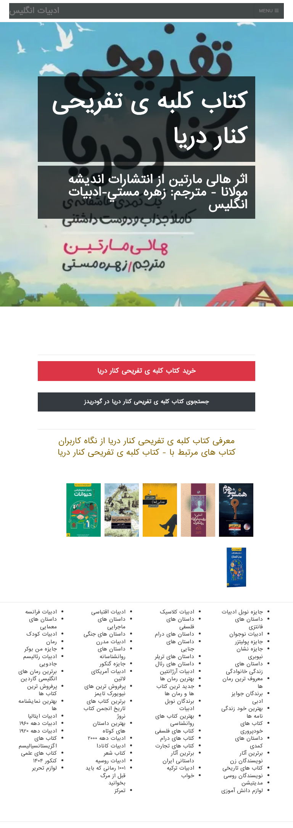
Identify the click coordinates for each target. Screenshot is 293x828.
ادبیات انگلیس (34, 11)
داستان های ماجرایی (112, 623)
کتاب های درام (177, 738)
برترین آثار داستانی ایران (178, 757)
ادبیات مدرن (111, 642)
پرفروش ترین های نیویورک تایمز (105, 690)
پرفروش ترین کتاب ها (42, 690)
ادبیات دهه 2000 (107, 738)
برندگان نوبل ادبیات (179, 705)
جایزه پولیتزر (249, 642)
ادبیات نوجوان (246, 634)
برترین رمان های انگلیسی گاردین (37, 675)
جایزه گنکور (113, 664)
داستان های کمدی (249, 742)
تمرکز (120, 790)
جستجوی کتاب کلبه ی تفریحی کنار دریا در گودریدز (146, 401)
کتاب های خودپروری (251, 727)
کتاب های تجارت (174, 746)
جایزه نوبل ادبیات (242, 612)
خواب (187, 776)
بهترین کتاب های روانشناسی (174, 720)
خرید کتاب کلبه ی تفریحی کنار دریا (146, 371)
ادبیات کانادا (111, 746)
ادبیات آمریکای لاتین (108, 675)
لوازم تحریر (44, 768)
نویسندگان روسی (243, 776)
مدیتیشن (252, 783)
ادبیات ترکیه (180, 768)
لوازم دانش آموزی (242, 790)
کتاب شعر (115, 753)
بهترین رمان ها (177, 679)
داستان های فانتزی (249, 623)
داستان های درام (174, 634)
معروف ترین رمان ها (242, 683)
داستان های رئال (174, 664)
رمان (51, 642)
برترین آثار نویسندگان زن (246, 757)
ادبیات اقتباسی (108, 612)
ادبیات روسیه (110, 761)
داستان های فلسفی (180, 623)
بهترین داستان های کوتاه (109, 727)
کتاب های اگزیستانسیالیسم (38, 742)
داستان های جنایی (180, 646)
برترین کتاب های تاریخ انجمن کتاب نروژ (105, 708)
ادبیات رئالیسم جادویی (40, 660)
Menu (267, 11)
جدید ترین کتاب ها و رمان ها (175, 690)
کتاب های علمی (39, 753)
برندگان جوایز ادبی (247, 697)
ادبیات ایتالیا (42, 716)
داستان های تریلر (174, 656)
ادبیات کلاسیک (177, 612)
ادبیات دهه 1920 (38, 731)
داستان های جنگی (105, 634)
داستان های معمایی (43, 623)
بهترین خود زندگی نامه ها (242, 712)
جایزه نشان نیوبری (250, 653)
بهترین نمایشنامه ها (37, 705)
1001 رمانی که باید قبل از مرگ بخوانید (105, 775)
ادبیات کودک (41, 634)
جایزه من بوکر (40, 649)
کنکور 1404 (45, 761)
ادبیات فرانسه (41, 612)
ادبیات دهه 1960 (38, 723)
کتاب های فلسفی (174, 731)
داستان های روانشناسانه (112, 653)
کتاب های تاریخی (242, 768)
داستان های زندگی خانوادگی (244, 668)
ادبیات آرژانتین (177, 671)
